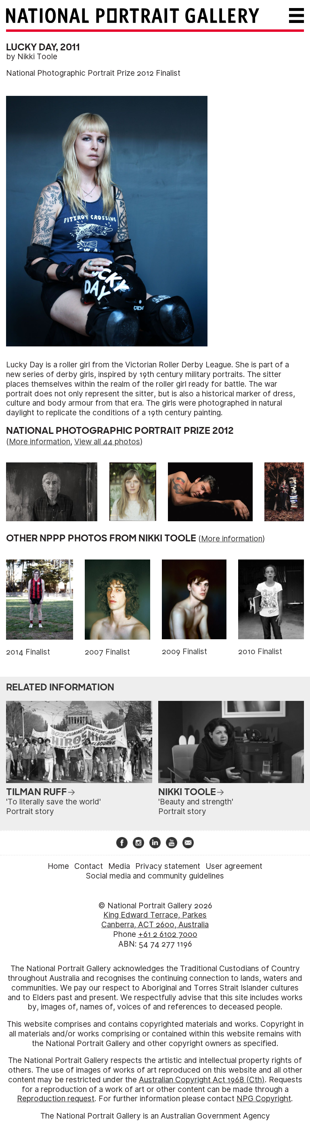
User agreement (233, 866)
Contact (88, 866)
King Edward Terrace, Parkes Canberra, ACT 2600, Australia (155, 919)
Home (58, 866)
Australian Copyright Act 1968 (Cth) (202, 1079)
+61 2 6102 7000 (167, 934)
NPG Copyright (264, 1098)
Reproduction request (55, 1098)
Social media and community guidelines (155, 876)
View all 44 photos (107, 441)
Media (119, 866)
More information (39, 441)
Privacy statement (167, 866)
